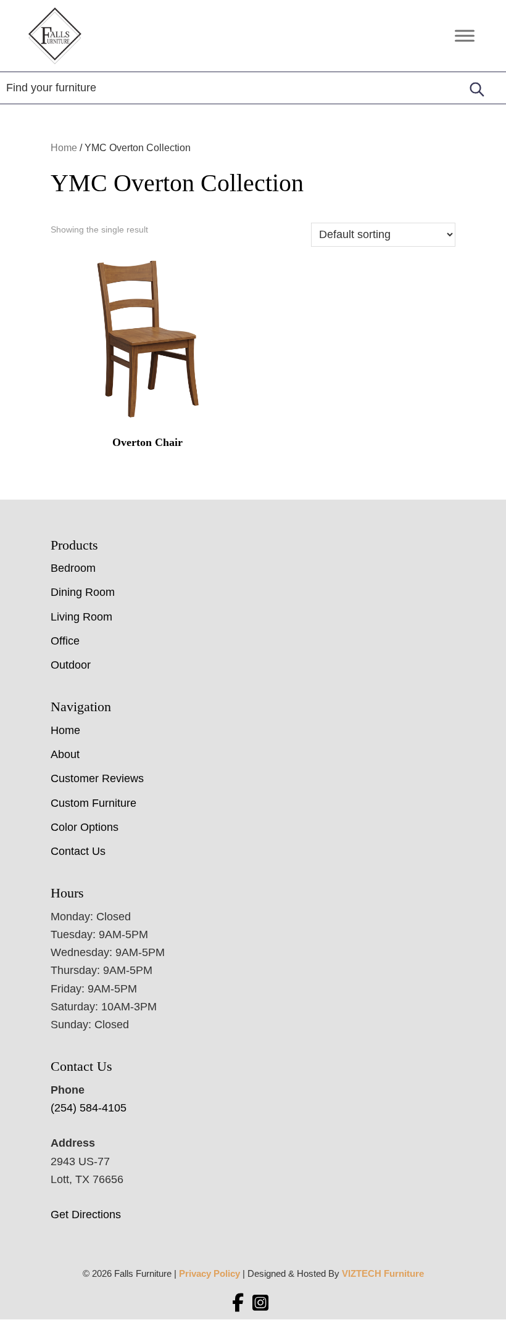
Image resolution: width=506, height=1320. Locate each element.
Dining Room (83, 592)
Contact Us (78, 851)
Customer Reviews (97, 778)
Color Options (84, 827)
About (65, 754)
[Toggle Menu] (465, 36)
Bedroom (73, 568)
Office (65, 641)
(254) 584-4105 (88, 1108)
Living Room (81, 617)
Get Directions (86, 1214)
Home (64, 147)
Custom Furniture (93, 803)
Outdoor (71, 665)
